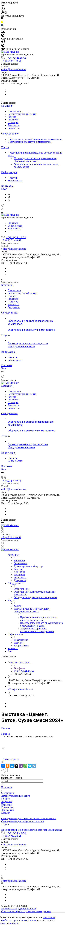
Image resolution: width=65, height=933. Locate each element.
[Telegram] (9, 197)
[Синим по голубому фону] (2, 26)
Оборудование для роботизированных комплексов (35, 139)
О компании (14, 111)
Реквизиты (13, 125)
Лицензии (13, 119)
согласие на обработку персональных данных (27, 919)
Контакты (7, 186)
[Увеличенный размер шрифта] (4, 12)
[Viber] (21, 766)
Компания (7, 105)
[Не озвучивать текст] (2, 46)
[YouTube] (9, 200)
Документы (14, 128)
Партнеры (13, 122)
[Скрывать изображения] (2, 35)
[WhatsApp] (25, 766)
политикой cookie (9, 923)
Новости (12, 177)
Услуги (5, 147)
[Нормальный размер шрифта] (3, 8)
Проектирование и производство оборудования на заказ (31, 829)
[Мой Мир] (12, 766)
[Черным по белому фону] (2, 19)
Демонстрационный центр (22, 114)
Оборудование (10, 133)
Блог (4, 189)
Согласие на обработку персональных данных (26, 911)
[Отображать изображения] (3, 32)
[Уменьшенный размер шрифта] (2, 5)
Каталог (5, 812)
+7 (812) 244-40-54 (16, 58)
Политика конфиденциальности (18, 908)
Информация (9, 172)
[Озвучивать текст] (3, 42)
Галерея (12, 116)
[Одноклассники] (7, 766)
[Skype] (30, 766)
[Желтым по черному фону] (2, 22)
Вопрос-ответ (15, 180)
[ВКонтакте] (9, 194)
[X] (16, 766)
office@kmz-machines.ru (13, 69)
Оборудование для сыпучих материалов (29, 141)
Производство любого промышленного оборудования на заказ (35, 160)
